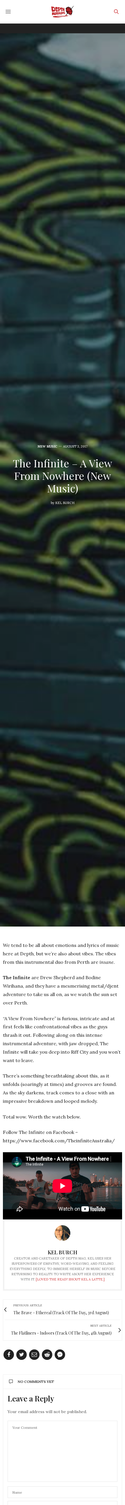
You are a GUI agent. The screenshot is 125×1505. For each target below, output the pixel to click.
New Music (47, 446)
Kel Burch (64, 503)
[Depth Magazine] (62, 11)
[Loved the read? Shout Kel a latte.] (70, 1279)
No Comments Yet (36, 1381)
